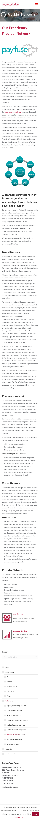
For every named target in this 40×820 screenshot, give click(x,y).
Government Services (14, 715)
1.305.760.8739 (7, 783)
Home (7, 667)
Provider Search (10, 754)
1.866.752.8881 (7, 781)
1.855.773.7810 (7, 778)
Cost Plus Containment (14, 710)
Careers (9, 677)
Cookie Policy (20, 817)
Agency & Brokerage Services (17, 706)
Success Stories (12, 686)
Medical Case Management (16, 725)
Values (9, 696)
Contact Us (8, 749)
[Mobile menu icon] (36, 4)
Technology (11, 691)
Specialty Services (13, 744)
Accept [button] (35, 814)
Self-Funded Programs (14, 739)
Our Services (9, 701)
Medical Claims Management (16, 730)
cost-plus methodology (13, 112)
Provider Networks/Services (16, 735)
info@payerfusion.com (10, 787)
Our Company (9, 672)
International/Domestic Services (17, 720)
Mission (9, 682)
